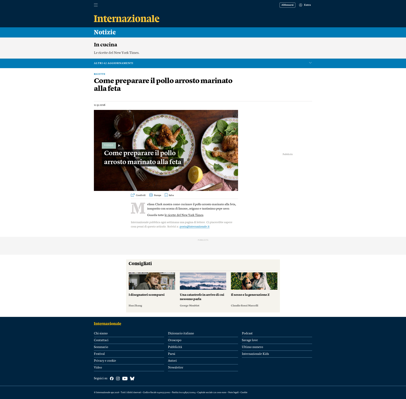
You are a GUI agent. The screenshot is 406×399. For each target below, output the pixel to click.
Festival (99, 354)
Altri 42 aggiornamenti (113, 63)
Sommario (101, 347)
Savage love (250, 340)
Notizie (105, 32)
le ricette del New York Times (184, 215)
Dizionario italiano (181, 333)
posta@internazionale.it (195, 226)
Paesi (171, 354)
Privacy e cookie (105, 360)
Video (98, 367)
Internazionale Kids (255, 354)
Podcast (247, 333)
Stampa (157, 195)
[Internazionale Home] (108, 323)
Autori (172, 360)
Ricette (99, 74)
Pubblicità (175, 347)
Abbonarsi (287, 5)
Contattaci (101, 340)
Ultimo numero (252, 347)
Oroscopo (174, 340)
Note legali (233, 392)
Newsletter (175, 367)
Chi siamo (101, 333)
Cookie (243, 392)
